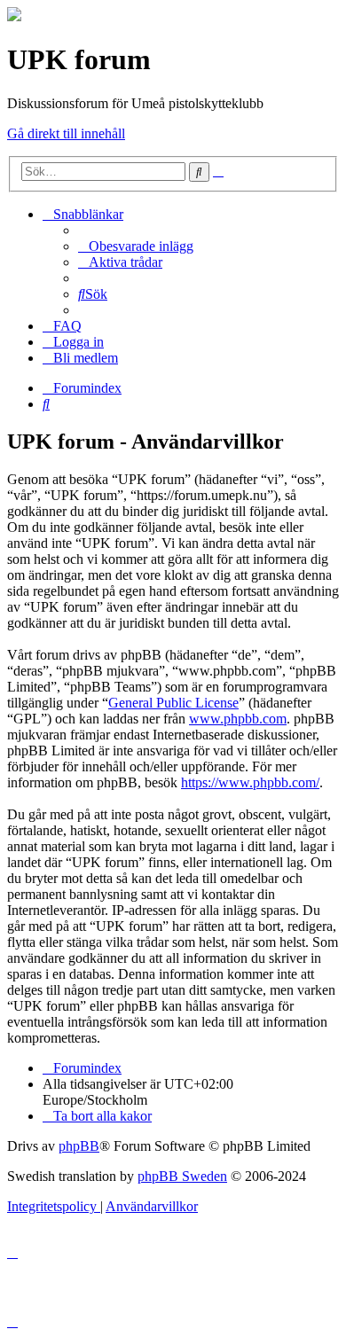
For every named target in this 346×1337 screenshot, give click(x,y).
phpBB (79, 1145)
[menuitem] (135, 246)
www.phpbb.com (238, 718)
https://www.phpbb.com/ (250, 782)
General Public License (173, 702)
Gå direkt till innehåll (66, 133)
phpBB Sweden (182, 1176)
